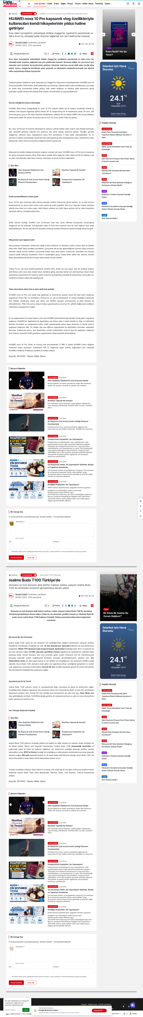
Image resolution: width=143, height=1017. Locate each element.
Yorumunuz (20, 522)
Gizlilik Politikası (10, 1010)
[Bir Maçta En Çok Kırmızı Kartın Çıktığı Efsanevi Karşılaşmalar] (30, 182)
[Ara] (128, 3)
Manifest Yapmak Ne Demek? (60, 401)
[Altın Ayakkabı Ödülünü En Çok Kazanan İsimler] (30, 173)
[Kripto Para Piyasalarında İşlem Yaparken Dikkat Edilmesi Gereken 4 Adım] (118, 133)
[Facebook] (123, 1006)
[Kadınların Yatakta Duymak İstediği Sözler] (118, 194)
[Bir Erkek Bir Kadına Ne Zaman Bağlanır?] (118, 596)
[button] (35, 13)
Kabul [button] (26, 1010)
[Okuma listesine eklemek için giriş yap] (92, 53)
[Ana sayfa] (29, 4)
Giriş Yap (30, 558)
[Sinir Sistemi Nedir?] (118, 216)
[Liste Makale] (12, 3)
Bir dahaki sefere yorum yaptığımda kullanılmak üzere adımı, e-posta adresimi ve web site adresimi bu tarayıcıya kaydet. (49, 551)
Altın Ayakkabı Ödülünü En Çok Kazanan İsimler (68, 380)
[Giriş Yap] (133, 3)
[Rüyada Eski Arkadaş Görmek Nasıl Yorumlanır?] (118, 170)
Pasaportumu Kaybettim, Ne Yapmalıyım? (65, 439)
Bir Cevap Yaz (17, 512)
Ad (10, 542)
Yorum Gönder (16, 558)
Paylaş (134, 1013)
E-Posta (56, 542)
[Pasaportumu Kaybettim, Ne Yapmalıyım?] (73, 182)
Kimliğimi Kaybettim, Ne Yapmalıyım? (63, 485)
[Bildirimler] (139, 3)
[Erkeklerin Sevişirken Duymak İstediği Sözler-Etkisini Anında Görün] (118, 206)
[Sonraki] (133, 34)
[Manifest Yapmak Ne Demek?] (73, 173)
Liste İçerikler (53, 377)
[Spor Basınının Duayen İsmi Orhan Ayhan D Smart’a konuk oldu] (118, 158)
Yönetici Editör (21, 42)
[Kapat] (109, 1008)
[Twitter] (128, 1006)
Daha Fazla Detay (118, 113)
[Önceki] (103, 34)
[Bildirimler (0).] (140, 516)
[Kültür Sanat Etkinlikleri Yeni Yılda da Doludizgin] (118, 146)
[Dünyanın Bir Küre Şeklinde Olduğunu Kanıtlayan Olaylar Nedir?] (118, 182)
